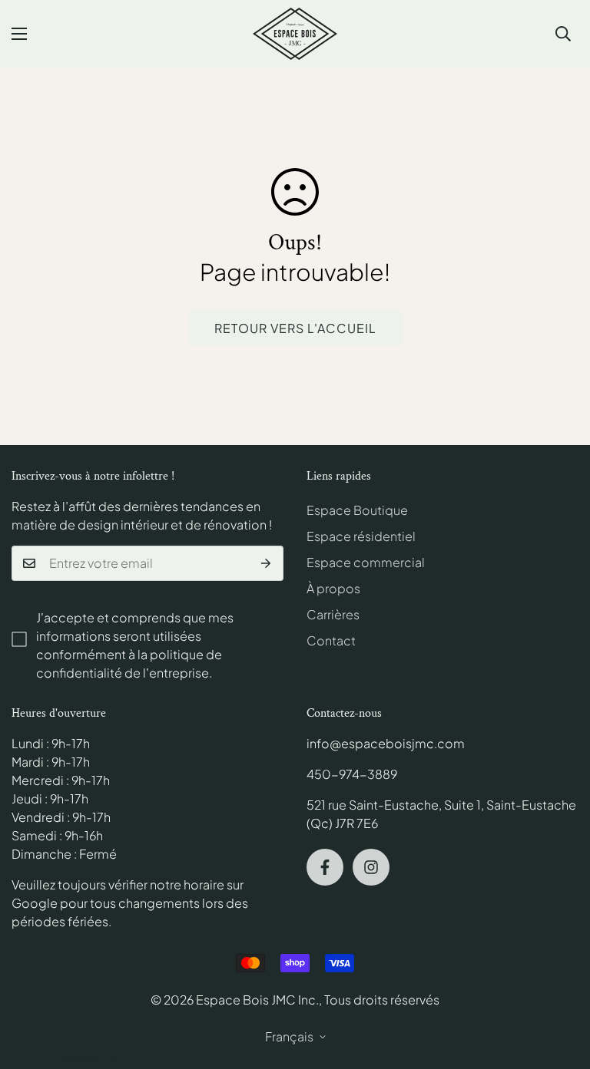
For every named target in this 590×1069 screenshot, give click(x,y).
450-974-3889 (352, 774)
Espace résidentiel (361, 536)
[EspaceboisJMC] (295, 34)
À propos (333, 588)
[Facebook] (325, 867)
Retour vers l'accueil (295, 328)
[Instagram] (371, 867)
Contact (331, 640)
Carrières (333, 614)
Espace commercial (366, 562)
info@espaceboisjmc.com (386, 743)
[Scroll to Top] (560, 985)
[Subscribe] (266, 563)
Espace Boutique (357, 510)
